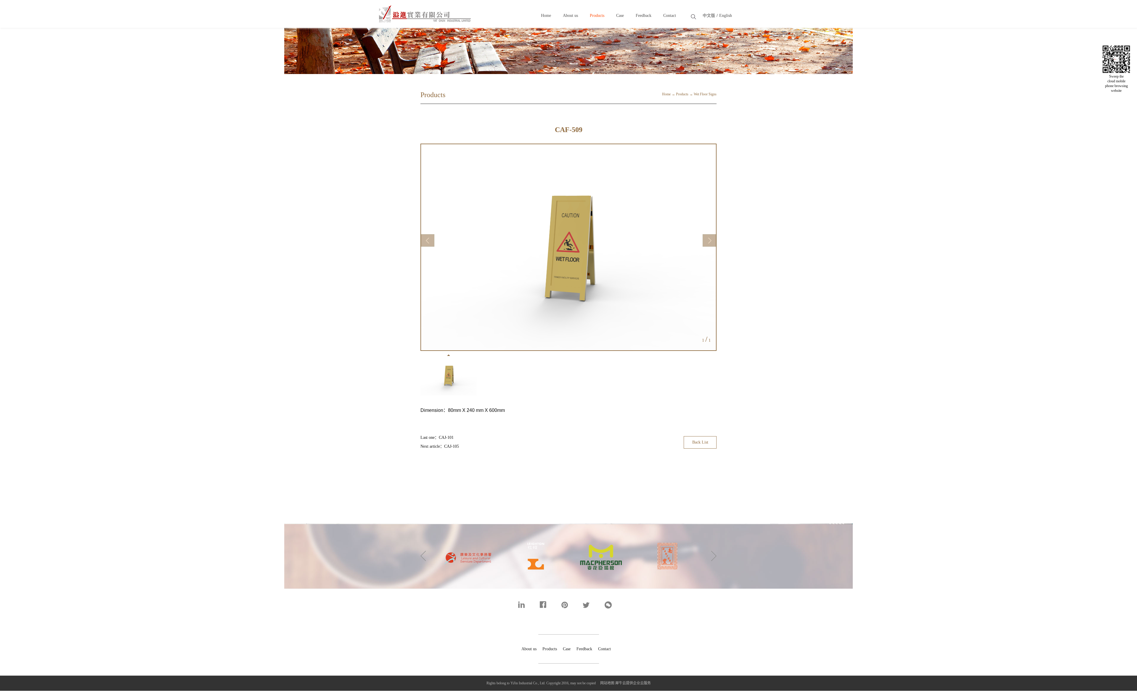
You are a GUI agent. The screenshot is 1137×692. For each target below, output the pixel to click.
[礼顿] (468, 537)
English (725, 15)
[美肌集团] (534, 537)
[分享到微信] (612, 604)
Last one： (437, 437)
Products (682, 94)
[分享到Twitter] (590, 604)
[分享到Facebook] (547, 604)
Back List (700, 442)
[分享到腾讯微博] (568, 604)
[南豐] (601, 537)
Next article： (439, 446)
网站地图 (606, 683)
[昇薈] (667, 537)
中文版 (709, 15)
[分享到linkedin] (525, 604)
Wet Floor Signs (705, 94)
